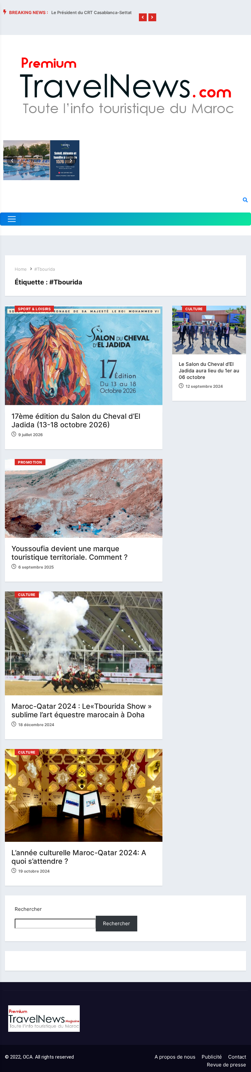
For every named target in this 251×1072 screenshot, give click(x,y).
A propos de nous (175, 1057)
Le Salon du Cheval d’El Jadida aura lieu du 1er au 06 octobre (209, 370)
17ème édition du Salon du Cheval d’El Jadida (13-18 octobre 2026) (75, 420)
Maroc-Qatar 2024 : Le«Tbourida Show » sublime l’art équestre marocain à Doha (81, 710)
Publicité (212, 1057)
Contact (237, 1057)
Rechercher (28, 909)
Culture (27, 594)
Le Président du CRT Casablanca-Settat (91, 12)
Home (21, 269)
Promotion (30, 462)
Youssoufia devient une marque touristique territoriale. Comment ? (69, 552)
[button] (143, 17)
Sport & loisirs (34, 309)
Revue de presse (226, 1065)
